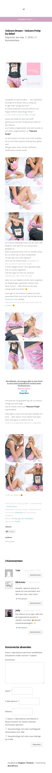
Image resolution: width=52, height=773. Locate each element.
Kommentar (10, 660)
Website (8, 711)
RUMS (7, 51)
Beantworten (35, 575)
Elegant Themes (26, 763)
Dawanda (18, 512)
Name (8, 691)
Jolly (17, 610)
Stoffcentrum (12, 506)
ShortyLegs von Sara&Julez (22, 518)
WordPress (13, 766)
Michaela (20, 582)
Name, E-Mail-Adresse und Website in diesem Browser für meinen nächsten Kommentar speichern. (21, 722)
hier (26, 115)
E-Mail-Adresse (12, 701)
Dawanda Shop (11, 299)
